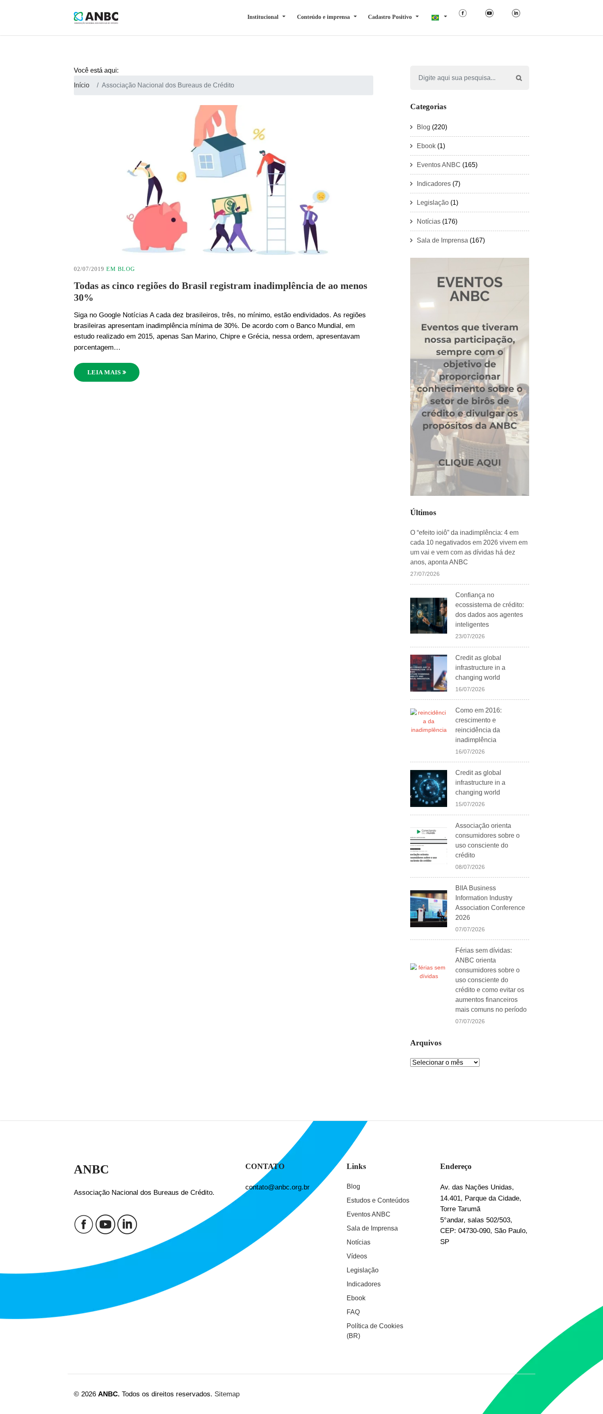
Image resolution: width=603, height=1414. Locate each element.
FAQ (353, 1312)
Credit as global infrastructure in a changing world (480, 667)
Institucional (263, 17)
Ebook (426, 145)
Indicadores (434, 183)
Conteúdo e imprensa (323, 17)
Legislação (433, 202)
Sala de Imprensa (442, 240)
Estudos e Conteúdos (378, 1200)
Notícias (429, 221)
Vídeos (357, 1256)
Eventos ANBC (439, 164)
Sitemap (227, 1394)
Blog (126, 269)
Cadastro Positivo (390, 17)
